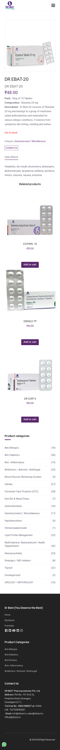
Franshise (9, 625)
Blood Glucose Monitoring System (23, 476)
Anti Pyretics (11, 660)
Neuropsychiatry (13, 553)
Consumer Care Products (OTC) (21, 491)
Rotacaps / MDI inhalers (18, 560)
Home (7, 615)
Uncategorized (12, 575)
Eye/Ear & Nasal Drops (17, 498)
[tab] (11, 157)
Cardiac (9, 484)
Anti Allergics (12, 447)
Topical (8, 567)
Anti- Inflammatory (14, 462)
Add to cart (30, 264)
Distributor (10, 620)
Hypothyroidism (13, 520)
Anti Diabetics (12, 455)
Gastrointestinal (13, 506)
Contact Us (11, 147)
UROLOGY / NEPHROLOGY (19, 582)
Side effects (11, 157)
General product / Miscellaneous (30, 141)
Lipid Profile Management (18, 535)
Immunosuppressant (16, 527)
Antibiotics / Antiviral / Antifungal (22, 469)
